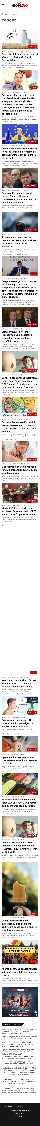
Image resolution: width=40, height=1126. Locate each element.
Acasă (5, 14)
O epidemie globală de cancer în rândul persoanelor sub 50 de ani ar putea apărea (19, 469)
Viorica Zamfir (7, 918)
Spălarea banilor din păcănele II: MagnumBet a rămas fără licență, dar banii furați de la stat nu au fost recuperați (19, 1081)
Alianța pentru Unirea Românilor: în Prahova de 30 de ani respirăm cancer (19, 972)
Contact (20, 1116)
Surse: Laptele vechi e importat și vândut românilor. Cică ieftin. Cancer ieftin (20, 57)
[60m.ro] (20, 4)
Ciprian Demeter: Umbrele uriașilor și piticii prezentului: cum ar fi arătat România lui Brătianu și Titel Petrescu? (18, 1052)
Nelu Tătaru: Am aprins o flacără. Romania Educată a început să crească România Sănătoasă (19, 683)
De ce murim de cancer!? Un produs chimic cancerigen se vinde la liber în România (17, 723)
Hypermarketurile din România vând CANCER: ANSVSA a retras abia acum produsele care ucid (19, 802)
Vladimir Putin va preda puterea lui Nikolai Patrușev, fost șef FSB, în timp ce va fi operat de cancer (19, 511)
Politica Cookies (20, 1113)
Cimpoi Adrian (7, 51)
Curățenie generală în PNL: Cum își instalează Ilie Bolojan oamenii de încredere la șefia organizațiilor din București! (19, 1031)
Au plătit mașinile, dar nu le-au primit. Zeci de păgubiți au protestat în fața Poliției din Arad (19, 1038)
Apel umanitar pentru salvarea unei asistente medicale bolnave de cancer (19, 760)
